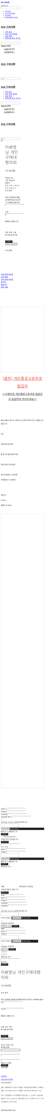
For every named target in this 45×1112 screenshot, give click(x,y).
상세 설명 (4, 277)
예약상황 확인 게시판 (11, 17)
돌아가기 (4, 949)
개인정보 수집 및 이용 (9, 822)
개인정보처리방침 (7, 1079)
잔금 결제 (8, 15)
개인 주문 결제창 (10, 13)
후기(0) (3, 282)
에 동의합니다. (14, 822)
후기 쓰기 (5, 842)
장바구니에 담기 (7, 1038)
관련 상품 (4, 287)
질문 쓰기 (5, 892)
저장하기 (4, 834)
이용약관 (4, 1076)
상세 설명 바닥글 (7, 279)
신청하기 (4, 1065)
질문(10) (4, 284)
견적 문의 (8, 11)
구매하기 (4, 964)
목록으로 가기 (6, 926)
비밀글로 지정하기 (7, 923)
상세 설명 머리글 (7, 274)
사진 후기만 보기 (9, 836)
